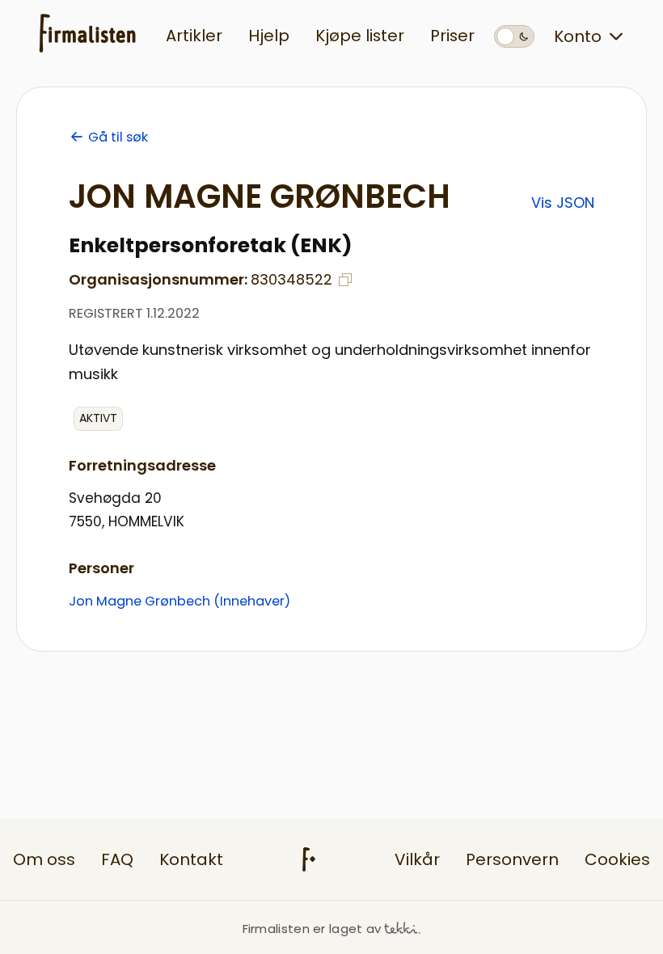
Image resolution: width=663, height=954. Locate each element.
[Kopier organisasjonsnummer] (345, 279)
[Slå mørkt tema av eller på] (514, 36)
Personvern (512, 859)
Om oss (44, 859)
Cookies (617, 859)
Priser (452, 35)
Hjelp (268, 35)
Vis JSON (562, 202)
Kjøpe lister (359, 35)
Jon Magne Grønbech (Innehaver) (179, 601)
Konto (578, 36)
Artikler (194, 35)
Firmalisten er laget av (312, 928)
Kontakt (191, 859)
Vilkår (417, 859)
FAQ (117, 859)
